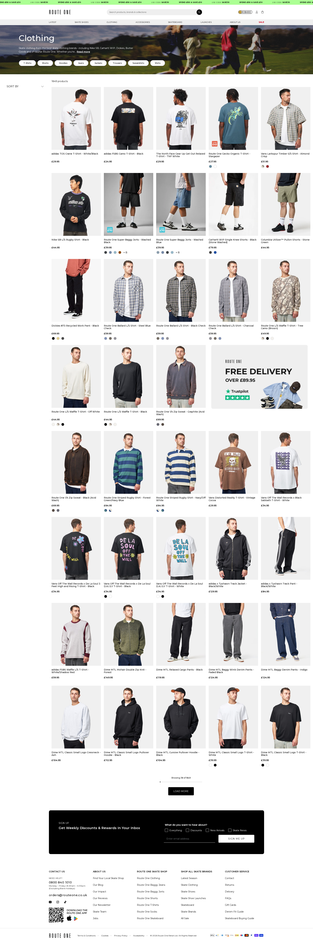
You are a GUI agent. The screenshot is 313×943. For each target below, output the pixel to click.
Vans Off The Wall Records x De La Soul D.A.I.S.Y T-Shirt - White (179, 585)
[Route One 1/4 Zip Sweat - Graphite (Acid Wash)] (181, 376)
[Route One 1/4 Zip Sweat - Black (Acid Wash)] (76, 462)
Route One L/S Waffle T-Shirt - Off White (76, 411)
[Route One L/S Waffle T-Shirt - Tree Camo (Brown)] (285, 290)
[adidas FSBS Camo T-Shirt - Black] (128, 118)
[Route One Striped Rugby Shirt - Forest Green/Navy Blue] (128, 462)
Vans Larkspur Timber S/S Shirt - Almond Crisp (285, 155)
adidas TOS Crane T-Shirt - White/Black (75, 153)
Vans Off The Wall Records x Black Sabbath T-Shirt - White (281, 499)
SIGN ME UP (236, 838)
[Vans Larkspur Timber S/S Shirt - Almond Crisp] (285, 118)
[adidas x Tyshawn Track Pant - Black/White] (285, 548)
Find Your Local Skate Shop (108, 878)
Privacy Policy (120, 935)
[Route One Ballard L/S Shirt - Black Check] (181, 290)
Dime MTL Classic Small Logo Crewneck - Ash (76, 753)
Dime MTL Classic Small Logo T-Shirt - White (231, 753)
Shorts (45, 63)
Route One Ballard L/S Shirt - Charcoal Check (231, 327)
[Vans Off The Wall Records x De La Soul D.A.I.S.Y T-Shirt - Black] (128, 548)
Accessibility (138, 935)
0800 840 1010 (60, 882)
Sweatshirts (138, 63)
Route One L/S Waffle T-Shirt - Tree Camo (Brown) (282, 327)
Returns (229, 885)
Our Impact (99, 891)
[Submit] (199, 12)
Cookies (104, 935)
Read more (83, 51)
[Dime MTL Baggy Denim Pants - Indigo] (285, 634)
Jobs (95, 918)
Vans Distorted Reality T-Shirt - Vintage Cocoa (232, 499)
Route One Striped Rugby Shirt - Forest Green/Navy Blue (127, 499)
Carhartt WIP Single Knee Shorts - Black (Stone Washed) (232, 241)
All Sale (185, 918)
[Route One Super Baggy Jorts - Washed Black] (128, 204)
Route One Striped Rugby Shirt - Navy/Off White (181, 499)
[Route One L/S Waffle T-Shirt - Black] (128, 376)
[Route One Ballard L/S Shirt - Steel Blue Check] (128, 290)
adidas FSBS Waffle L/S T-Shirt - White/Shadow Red (70, 671)
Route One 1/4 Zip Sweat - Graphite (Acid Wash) (180, 413)
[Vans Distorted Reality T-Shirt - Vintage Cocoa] (233, 462)
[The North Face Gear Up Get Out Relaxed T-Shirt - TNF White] (181, 118)
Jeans (81, 63)
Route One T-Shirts (148, 905)
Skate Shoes (81, 22)
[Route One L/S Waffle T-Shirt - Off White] (76, 376)
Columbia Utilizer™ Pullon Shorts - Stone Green (285, 241)
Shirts (157, 63)
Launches (206, 22)
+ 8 (125, 252)
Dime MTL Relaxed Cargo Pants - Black (179, 669)
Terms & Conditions (86, 935)
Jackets (98, 63)
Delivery (229, 891)
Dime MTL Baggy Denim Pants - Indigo (284, 669)
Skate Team (99, 911)
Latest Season (189, 878)
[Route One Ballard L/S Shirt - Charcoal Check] (233, 290)
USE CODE (22, 2)
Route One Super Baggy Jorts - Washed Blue (179, 241)
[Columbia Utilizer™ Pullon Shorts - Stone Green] (285, 204)
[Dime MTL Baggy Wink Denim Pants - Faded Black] (233, 634)
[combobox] (154, 12)
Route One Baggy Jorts (150, 891)
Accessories (143, 22)
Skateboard (175, 22)
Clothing (112, 22)
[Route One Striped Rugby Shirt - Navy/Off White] (181, 462)
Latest (52, 22)
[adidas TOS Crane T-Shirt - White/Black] (76, 118)
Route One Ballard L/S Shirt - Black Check (181, 325)
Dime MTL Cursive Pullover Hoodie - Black (177, 753)
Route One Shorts (147, 898)
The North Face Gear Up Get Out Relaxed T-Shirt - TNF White (180, 155)
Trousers (117, 63)
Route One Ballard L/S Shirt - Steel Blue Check (127, 327)
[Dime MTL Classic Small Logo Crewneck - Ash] (76, 717)
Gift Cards (230, 905)
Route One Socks (147, 911)
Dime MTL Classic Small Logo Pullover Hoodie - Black (126, 753)
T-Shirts (27, 63)
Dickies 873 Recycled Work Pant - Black (75, 325)
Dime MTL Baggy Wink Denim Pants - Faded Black (231, 671)
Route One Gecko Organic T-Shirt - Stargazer (229, 155)
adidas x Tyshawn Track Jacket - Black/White (228, 585)
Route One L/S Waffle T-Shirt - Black (125, 411)
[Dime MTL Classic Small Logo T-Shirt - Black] (285, 717)
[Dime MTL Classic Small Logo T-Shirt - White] (233, 717)
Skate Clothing (189, 885)
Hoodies (63, 63)
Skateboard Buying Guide (239, 918)
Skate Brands (188, 911)
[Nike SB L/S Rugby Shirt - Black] (76, 204)
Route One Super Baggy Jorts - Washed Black (127, 241)
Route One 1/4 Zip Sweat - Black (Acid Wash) (74, 499)
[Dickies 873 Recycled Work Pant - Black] (76, 290)
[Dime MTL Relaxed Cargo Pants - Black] (181, 634)
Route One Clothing (148, 878)
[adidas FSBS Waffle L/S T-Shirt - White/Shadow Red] (76, 634)
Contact (229, 878)
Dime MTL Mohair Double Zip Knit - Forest (125, 671)
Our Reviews (100, 898)
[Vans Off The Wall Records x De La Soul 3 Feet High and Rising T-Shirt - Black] (76, 548)
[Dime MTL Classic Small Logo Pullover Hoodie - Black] (128, 717)
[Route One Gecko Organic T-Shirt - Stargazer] (233, 118)
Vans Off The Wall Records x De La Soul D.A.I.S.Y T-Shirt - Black (127, 585)
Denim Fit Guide (234, 911)
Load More (181, 791)
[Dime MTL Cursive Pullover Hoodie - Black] (181, 717)
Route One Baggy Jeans (151, 885)
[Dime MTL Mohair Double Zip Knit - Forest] (128, 634)
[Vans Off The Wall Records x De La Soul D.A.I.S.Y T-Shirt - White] (181, 548)
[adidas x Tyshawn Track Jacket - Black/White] (233, 548)
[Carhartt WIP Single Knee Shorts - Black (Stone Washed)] (233, 204)
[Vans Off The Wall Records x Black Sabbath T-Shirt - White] (285, 462)
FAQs (228, 898)
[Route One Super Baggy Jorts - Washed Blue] (181, 204)
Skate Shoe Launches (193, 898)
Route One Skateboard (150, 918)
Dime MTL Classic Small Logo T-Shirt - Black (283, 753)
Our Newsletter (102, 905)
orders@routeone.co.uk (68, 895)
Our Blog (98, 885)
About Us (235, 22)
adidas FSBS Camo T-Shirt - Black (123, 153)
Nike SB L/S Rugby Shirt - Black (70, 239)
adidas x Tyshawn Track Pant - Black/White (279, 585)
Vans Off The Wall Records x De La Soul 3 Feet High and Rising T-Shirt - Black (76, 585)
